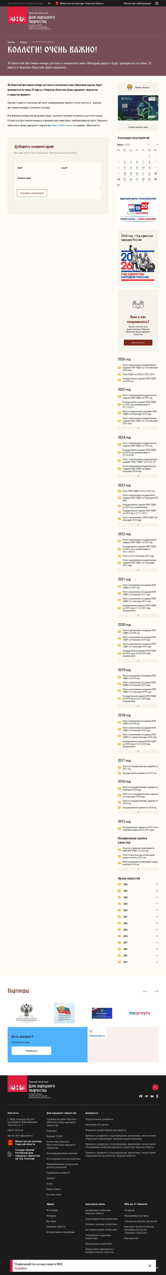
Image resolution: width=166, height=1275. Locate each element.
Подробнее (21, 1268)
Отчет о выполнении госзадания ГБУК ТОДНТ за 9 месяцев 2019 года (139, 683)
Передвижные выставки (136, 1215)
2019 (125, 929)
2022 (125, 910)
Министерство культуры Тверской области (28, 1143)
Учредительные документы (99, 1119)
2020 (125, 923)
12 (131, 167)
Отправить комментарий (32, 193)
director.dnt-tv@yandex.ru (20, 1135)
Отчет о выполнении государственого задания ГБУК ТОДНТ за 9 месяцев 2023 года (140, 498)
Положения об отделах (97, 1124)
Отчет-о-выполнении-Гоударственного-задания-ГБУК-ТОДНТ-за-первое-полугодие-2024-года (140, 469)
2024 (125, 897)
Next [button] (156, 991)
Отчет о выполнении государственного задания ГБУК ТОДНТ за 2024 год (139, 444)
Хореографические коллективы (101, 1218)
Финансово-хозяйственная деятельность (106, 1130)
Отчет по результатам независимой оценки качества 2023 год (138, 856)
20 (137, 173)
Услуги (50, 1183)
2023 (125, 903)
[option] (26, 1013)
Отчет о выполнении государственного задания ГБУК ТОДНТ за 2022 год (139, 541)
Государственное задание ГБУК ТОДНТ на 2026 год (139, 379)
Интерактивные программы (60, 1231)
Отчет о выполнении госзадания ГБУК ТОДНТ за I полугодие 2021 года (139, 599)
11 (124, 167)
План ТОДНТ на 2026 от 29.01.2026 (138, 374)
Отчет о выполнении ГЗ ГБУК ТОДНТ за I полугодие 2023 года (140, 518)
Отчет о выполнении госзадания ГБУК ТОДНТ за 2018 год (139, 722)
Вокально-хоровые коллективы (101, 1224)
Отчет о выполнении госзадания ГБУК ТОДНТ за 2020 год (139, 631)
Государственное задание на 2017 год (139, 773)
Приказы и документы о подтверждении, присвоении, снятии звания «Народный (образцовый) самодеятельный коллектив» (120, 1137)
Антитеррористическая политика (63, 1158)
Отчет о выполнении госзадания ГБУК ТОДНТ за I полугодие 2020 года (139, 645)
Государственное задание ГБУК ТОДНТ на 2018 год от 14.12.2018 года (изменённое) (139, 744)
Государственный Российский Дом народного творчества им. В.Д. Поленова (27, 1154)
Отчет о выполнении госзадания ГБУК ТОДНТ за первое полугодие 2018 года (140, 735)
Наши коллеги (54, 1188)
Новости (23, 42)
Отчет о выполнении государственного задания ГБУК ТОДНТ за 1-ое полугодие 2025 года (140, 421)
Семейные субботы (56, 1226)
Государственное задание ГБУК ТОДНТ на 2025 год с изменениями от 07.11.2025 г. (139, 404)
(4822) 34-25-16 (15, 1130)
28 (143, 179)
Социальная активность (59, 1172)
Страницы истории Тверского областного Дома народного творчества (62, 1122)
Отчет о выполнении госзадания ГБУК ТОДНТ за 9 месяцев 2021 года (139, 593)
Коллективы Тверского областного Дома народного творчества (61, 1144)
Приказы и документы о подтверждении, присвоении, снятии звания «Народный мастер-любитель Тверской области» (120, 1154)
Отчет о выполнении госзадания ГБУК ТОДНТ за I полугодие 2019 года (139, 690)
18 (124, 173)
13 (137, 167)
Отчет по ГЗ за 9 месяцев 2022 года (138, 556)
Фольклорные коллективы (98, 1243)
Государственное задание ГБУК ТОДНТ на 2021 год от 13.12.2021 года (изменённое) (139, 608)
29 (149, 179)
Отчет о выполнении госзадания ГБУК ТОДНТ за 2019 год (139, 676)
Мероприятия (131, 1238)
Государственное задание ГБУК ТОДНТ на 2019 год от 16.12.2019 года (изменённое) (139, 698)
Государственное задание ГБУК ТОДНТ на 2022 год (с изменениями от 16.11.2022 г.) (139, 549)
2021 (125, 916)
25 (124, 179)
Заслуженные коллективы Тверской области (98, 1212)
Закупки (50, 1178)
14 (143, 167)
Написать (31, 1050)
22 (149, 173)
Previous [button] (145, 991)
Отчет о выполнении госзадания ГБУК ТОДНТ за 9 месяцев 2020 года (139, 638)
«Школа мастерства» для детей (140, 1221)
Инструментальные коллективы (101, 1229)
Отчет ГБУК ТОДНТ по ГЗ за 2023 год (138, 491)
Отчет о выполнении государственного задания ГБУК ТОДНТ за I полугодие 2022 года (139, 563)
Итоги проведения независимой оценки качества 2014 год (140, 863)
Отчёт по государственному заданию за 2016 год (140, 802)
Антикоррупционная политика (62, 1153)
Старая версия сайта (138, 127)
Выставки (51, 1221)
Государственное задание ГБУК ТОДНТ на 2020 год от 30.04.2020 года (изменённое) (139, 653)
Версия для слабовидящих (137, 3)
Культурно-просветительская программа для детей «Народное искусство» (139, 1229)
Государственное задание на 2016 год (139, 807)
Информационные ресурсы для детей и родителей (62, 1166)
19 (131, 173)
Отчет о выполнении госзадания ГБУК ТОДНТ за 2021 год (139, 586)
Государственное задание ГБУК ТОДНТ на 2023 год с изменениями (139, 505)
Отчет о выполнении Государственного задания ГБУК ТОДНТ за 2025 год (139, 396)
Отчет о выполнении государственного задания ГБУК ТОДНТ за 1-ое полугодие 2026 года (140, 367)
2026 (125, 884)
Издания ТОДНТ (55, 1136)
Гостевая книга (54, 1194)
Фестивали (52, 1210)
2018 (125, 936)
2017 (125, 942)
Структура (52, 1130)
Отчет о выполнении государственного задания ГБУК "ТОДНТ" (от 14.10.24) (140, 460)
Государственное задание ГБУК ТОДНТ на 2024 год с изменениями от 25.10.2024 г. (139, 452)
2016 (125, 949)
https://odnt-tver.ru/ (62, 125)
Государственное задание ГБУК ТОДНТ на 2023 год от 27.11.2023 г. (139, 511)
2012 (125, 962)
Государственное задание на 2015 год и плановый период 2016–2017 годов (140, 828)
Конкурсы (51, 1215)
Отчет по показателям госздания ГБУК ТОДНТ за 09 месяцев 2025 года (140, 412)
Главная (11, 42)
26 (131, 179)
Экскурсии (129, 1210)
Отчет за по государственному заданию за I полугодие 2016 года (140, 795)
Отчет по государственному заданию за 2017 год (140, 767)
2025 (125, 891)
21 (143, 173)
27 (137, 179)
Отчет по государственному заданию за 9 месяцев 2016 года (140, 788)
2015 (125, 955)
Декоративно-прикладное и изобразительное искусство (99, 1250)
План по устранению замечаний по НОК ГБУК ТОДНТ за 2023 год (138, 849)
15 (149, 167)
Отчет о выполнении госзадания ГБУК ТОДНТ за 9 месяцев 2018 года (139, 729)
